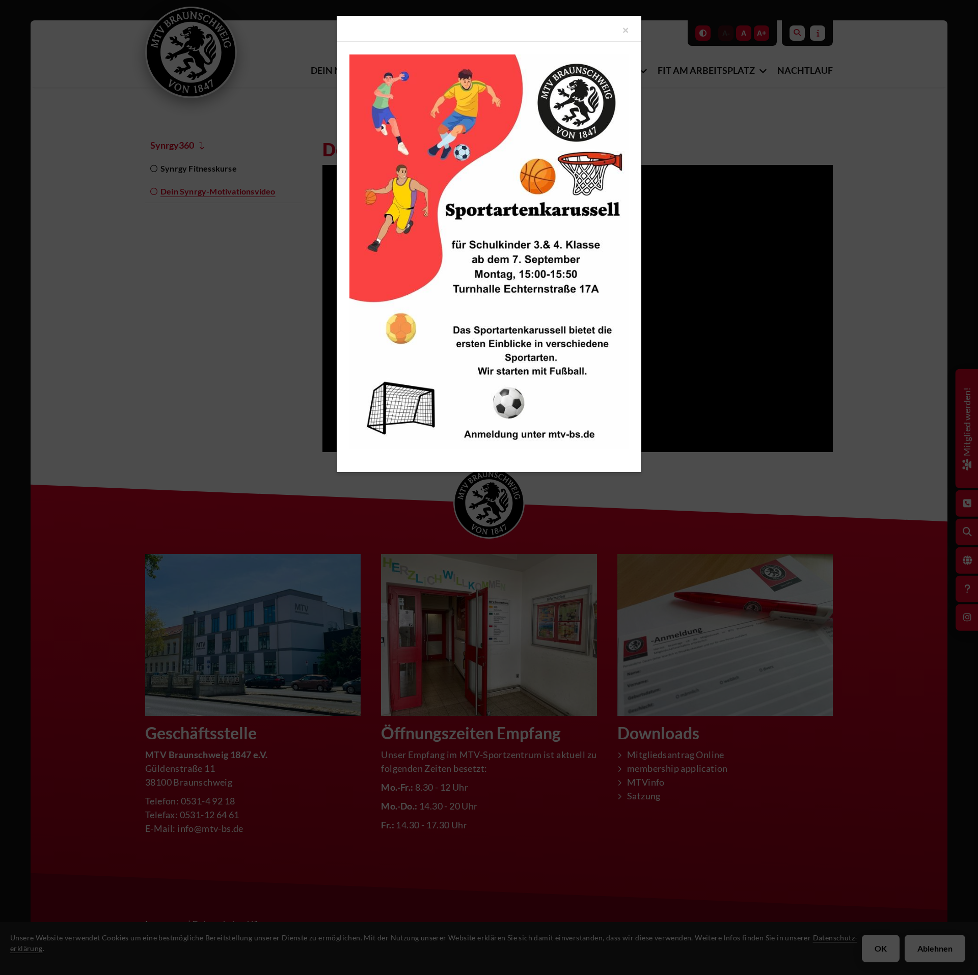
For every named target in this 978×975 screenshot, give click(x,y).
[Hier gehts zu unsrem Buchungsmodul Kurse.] (489, 251)
